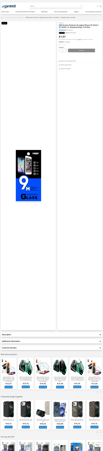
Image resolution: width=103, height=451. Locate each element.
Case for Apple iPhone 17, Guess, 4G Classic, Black (8, 420)
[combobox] (56, 6)
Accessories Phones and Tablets (14, 17)
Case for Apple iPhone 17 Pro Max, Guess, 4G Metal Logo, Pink (43, 420)
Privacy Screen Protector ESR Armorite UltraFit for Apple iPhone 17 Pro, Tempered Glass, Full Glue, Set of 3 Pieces (60, 379)
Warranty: (62, 42)
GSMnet (61, 23)
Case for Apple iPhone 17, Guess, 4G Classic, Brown (94, 420)
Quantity (61, 47)
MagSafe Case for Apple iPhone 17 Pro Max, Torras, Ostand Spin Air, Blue (60, 420)
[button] (100, 6)
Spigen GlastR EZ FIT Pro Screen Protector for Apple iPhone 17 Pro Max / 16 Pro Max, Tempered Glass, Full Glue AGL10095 (9, 379)
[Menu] (100, 444)
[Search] (81, 6)
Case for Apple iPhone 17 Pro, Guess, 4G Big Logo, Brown (77, 420)
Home (2, 17)
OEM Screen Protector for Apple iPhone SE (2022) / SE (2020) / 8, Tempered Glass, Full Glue (50, 17)
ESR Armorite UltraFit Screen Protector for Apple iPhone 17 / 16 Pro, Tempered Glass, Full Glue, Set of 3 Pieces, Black (77, 379)
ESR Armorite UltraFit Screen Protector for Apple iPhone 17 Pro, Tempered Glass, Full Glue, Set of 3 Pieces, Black (25, 379)
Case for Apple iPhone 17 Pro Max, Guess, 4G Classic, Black (25, 420)
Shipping (79, 39)
